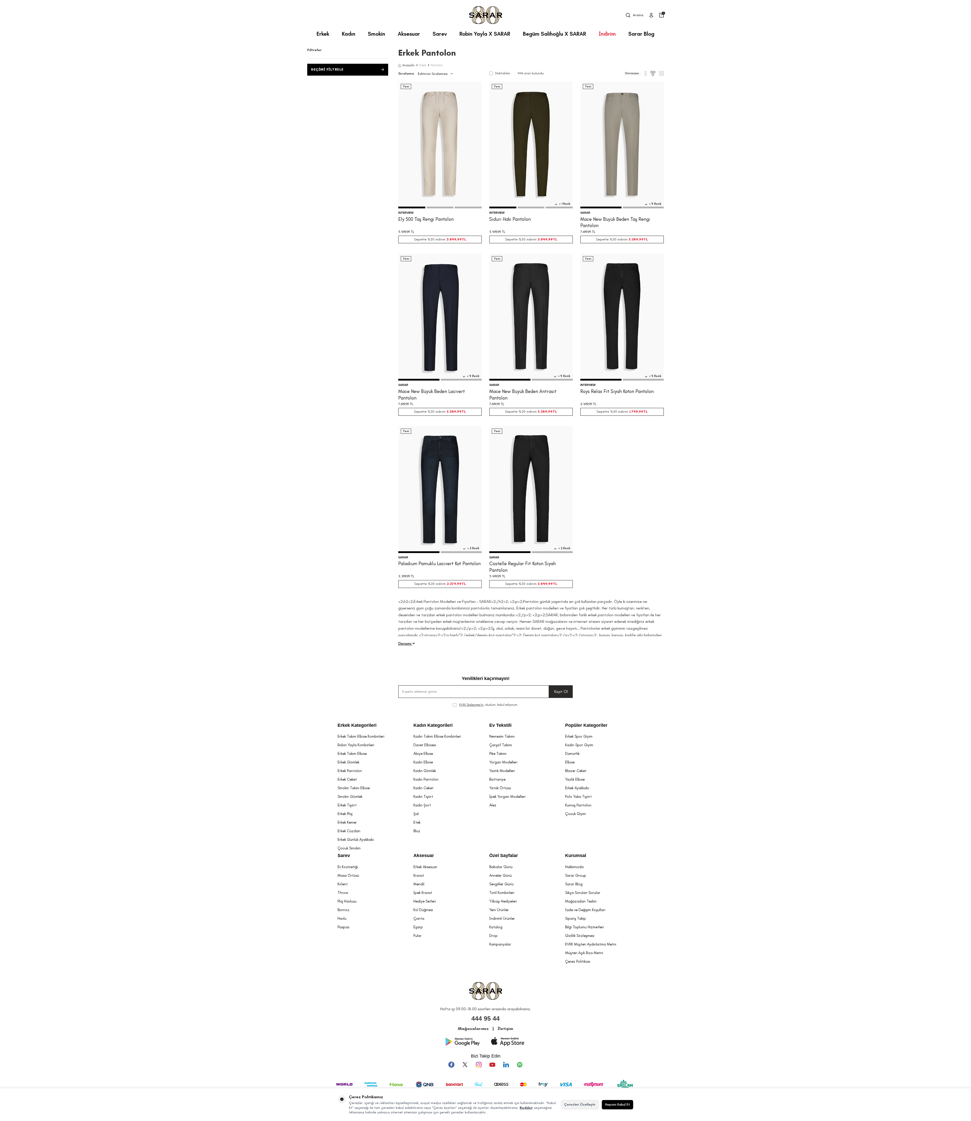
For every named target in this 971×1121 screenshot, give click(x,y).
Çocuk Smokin (349, 848)
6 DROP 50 (449, 180)
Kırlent (343, 884)
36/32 (609, 358)
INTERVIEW (405, 212)
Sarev (440, 34)
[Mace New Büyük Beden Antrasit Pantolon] (531, 317)
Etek (417, 822)
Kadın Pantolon (425, 779)
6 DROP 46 (412, 180)
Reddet (526, 1108)
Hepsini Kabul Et (617, 1104)
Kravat (418, 875)
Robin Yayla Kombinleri (356, 745)
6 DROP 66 (650, 180)
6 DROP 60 (594, 180)
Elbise (570, 762)
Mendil (418, 884)
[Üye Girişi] (651, 15)
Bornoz (343, 910)
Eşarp (418, 927)
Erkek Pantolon (350, 770)
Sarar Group (575, 875)
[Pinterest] (520, 1065)
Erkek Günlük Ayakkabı (356, 839)
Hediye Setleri (424, 901)
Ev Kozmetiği (348, 867)
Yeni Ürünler (499, 910)
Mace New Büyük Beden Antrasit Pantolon (523, 394)
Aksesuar (409, 34)
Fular (417, 935)
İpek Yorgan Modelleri (507, 796)
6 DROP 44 (503, 180)
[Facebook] (451, 1065)
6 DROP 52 (467, 180)
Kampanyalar (500, 944)
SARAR (585, 212)
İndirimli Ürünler (502, 918)
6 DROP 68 (622, 186)
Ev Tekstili (500, 725)
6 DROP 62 (613, 180)
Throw (343, 892)
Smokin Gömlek (350, 796)
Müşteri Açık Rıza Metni (584, 953)
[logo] (485, 15)
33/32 (640, 352)
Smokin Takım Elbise (354, 788)
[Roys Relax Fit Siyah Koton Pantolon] (622, 317)
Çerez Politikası (577, 961)
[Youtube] (492, 1065)
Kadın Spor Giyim (579, 745)
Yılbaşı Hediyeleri (503, 901)
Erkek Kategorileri (357, 725)
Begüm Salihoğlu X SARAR (554, 34)
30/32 (603, 352)
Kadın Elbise (423, 762)
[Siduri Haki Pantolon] (531, 144)
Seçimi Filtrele (327, 69)
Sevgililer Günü (501, 884)
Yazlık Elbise (575, 779)
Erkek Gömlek (348, 762)
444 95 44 (485, 1018)
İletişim (505, 1028)
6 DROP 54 (430, 186)
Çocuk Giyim (575, 813)
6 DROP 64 (631, 180)
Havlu (342, 918)
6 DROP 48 (430, 180)
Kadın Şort (422, 805)
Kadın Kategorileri (433, 725)
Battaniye (497, 779)
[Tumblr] (506, 1065)
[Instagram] (479, 1065)
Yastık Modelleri (502, 770)
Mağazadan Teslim (581, 901)
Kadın (348, 34)
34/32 (653, 352)
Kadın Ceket (423, 788)
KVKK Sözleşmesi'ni (471, 705)
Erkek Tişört (347, 805)
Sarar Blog (641, 34)
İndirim (607, 34)
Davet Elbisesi (424, 745)
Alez (492, 805)
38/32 (621, 358)
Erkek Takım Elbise (352, 753)
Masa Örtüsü (348, 875)
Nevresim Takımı (502, 736)
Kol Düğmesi (423, 910)
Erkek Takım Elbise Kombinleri (361, 736)
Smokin (376, 34)
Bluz (416, 831)
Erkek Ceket (347, 779)
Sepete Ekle (440, 197)
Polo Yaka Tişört (578, 796)
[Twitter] (465, 1065)
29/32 (591, 352)
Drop (493, 935)
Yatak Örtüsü (500, 788)
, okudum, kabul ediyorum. (488, 705)
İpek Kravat (422, 892)
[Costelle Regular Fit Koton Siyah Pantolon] (531, 489)
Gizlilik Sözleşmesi (579, 935)
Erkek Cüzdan (349, 831)
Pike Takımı (497, 753)
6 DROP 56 (449, 186)
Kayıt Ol (561, 691)
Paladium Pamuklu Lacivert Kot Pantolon (439, 563)
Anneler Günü (500, 875)
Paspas (343, 927)
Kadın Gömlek (424, 770)
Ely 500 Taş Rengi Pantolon (426, 219)
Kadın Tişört (423, 796)
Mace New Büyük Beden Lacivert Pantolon (431, 394)
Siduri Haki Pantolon (510, 219)
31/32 (616, 352)
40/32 (634, 358)
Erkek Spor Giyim (578, 736)
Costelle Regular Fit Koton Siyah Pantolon (522, 567)
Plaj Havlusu (347, 901)
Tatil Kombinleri (501, 892)
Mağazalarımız (473, 1028)
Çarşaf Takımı (500, 745)
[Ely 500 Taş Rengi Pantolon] (440, 144)
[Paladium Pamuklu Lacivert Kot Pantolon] (440, 489)
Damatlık (572, 753)
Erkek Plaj (345, 813)
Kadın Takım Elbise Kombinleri (437, 736)
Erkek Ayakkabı (577, 788)
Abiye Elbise (423, 753)
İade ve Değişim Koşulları (585, 910)
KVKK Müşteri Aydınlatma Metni (590, 944)
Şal (416, 813)
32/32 (628, 352)
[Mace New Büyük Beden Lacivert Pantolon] (440, 317)
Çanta (418, 918)
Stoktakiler (502, 73)
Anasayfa (408, 65)
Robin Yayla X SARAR (484, 34)
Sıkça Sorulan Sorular (582, 892)
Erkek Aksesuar (425, 867)
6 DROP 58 (558, 530)
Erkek (323, 34)
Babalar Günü (501, 867)
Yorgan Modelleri (503, 762)
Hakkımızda (574, 867)
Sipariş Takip (575, 918)
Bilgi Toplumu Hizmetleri (584, 927)
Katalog (495, 927)
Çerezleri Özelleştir (579, 1104)
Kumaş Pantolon (578, 805)
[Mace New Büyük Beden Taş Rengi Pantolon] (622, 144)
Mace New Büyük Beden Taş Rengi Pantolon (615, 222)
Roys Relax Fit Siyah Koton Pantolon (617, 391)
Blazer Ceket (575, 770)
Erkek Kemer (347, 822)
